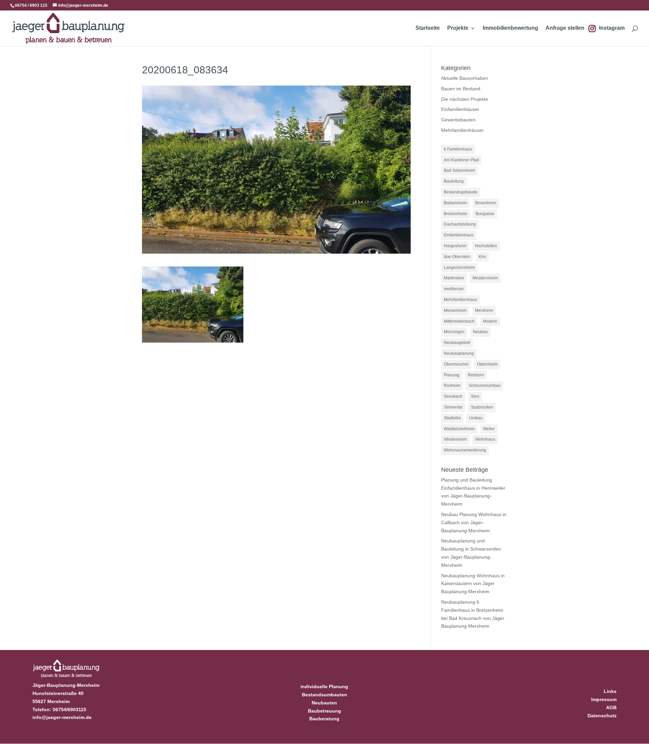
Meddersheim (485, 278)
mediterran (454, 288)
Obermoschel (456, 364)
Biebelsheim (455, 203)
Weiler (489, 428)
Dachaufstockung (460, 224)
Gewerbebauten (458, 119)
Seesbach (453, 396)
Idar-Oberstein (457, 256)
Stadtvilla (452, 418)
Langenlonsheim (459, 267)
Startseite (427, 28)
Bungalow (485, 213)
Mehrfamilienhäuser (462, 130)
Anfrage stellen (565, 28)
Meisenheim (455, 310)
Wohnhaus (485, 439)
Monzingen (454, 331)
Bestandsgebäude (461, 192)
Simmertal (453, 407)
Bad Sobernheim (459, 170)
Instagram (612, 28)
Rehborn (476, 375)
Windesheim (455, 439)
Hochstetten (486, 245)
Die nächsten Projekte (464, 99)
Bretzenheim (455, 213)
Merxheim (484, 310)
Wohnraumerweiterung (465, 450)
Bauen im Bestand (460, 88)
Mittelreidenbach (459, 321)
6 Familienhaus (458, 149)
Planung (451, 375)
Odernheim (487, 364)
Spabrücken (482, 407)
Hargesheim (455, 245)
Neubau (480, 331)
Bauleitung (454, 181)
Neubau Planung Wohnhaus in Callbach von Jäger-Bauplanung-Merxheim (473, 522)
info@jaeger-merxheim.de (62, 717)
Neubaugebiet (457, 342)
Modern (490, 321)
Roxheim (452, 385)
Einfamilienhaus (459, 235)
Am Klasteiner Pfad (461, 160)
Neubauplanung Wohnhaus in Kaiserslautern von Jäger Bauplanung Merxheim (473, 584)
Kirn (482, 256)
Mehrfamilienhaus (460, 299)
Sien (475, 396)
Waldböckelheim (459, 428)
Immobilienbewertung (510, 28)
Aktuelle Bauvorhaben (464, 78)
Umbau (476, 418)
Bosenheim (485, 203)
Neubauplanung (459, 353)
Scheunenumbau (485, 385)
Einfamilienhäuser (460, 109)
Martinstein (454, 278)
